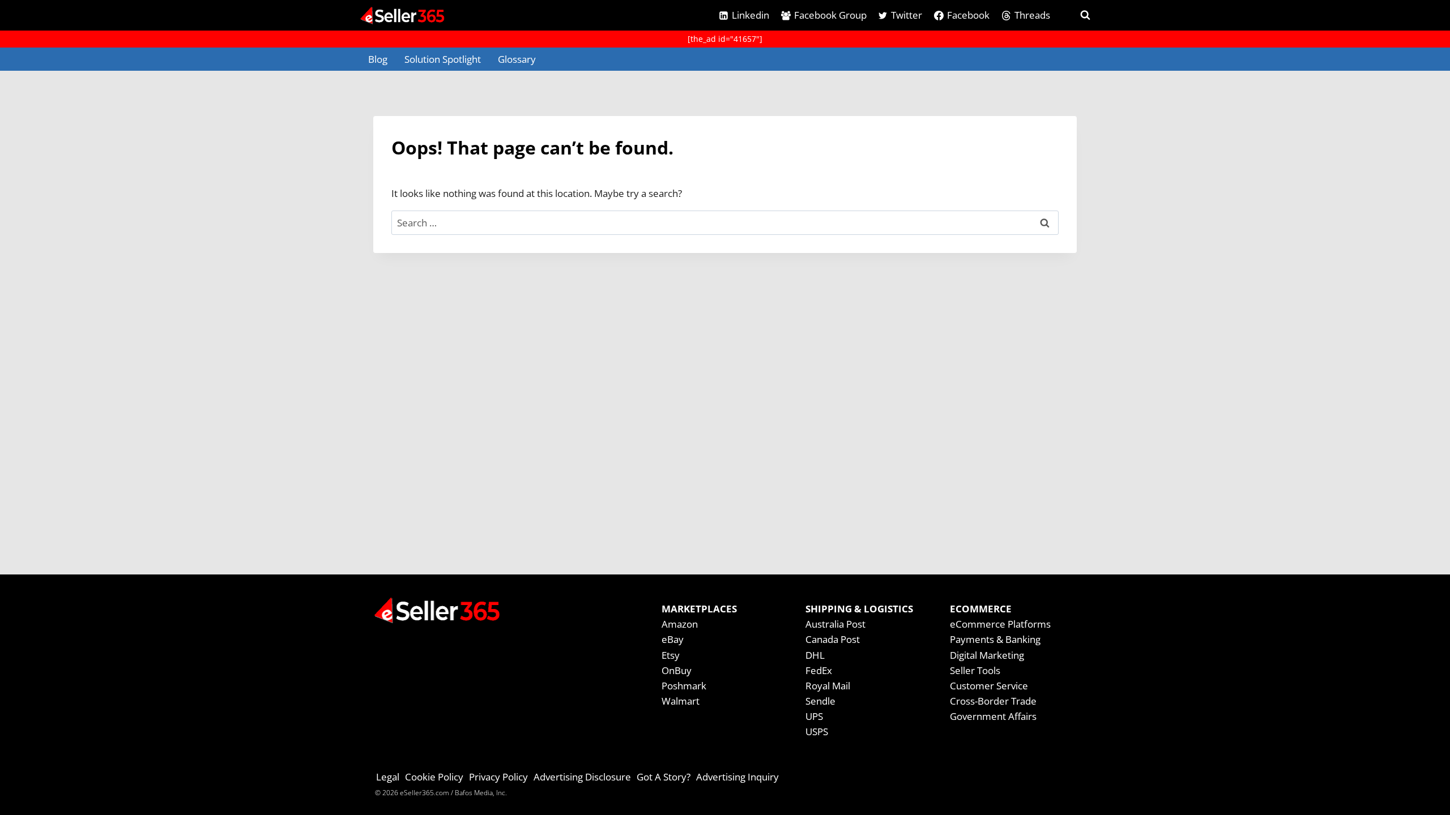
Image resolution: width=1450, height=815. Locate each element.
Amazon (680, 623)
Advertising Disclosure (582, 776)
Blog (377, 59)
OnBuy (677, 670)
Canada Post (832, 639)
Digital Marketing (987, 655)
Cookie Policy (434, 776)
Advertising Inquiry (737, 776)
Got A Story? (663, 776)
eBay (673, 639)
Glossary (517, 59)
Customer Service (989, 685)
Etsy (671, 655)
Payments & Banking (995, 639)
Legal (387, 776)
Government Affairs (993, 716)
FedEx (818, 670)
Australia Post (835, 623)
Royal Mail (827, 685)
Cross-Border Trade (993, 700)
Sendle (820, 700)
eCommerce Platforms (1000, 623)
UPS (814, 716)
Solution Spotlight (442, 59)
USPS (816, 731)
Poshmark (684, 685)
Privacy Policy (498, 776)
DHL (815, 655)
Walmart (681, 700)
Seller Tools (975, 670)
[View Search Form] (1075, 15)
